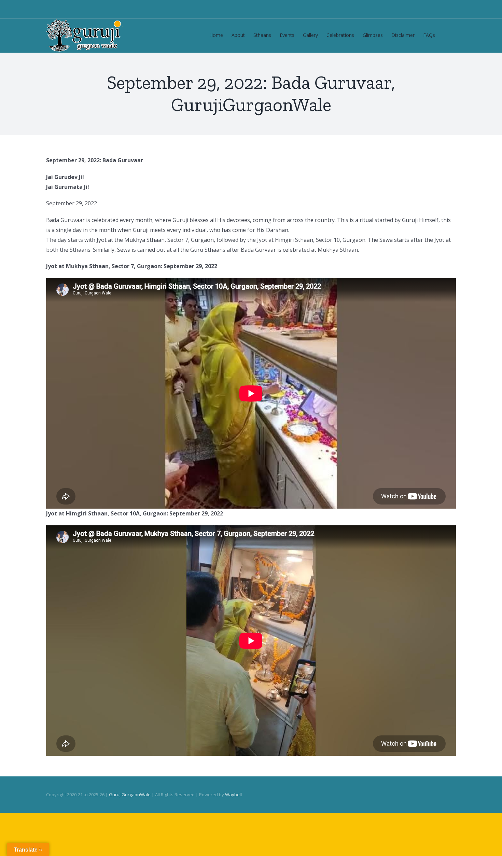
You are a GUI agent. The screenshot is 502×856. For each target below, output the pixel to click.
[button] (445, 34)
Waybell (233, 794)
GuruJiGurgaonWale (130, 794)
